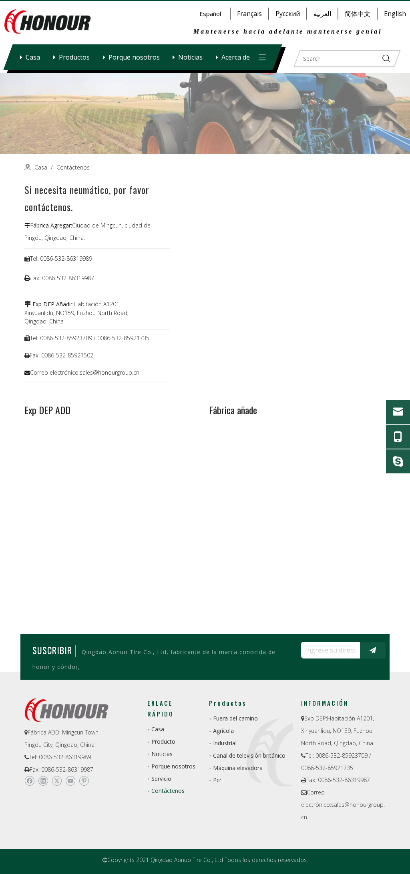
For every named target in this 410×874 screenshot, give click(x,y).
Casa (33, 57)
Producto (163, 741)
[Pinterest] (84, 781)
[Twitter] (57, 781)
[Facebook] (29, 781)
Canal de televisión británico (249, 755)
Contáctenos (168, 790)
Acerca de (235, 57)
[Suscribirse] (373, 650)
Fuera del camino (235, 718)
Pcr (217, 780)
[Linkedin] (43, 781)
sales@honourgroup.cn (109, 372)
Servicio (161, 778)
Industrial (225, 743)
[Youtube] (70, 781)
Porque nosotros (134, 57)
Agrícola (223, 730)
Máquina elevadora (238, 768)
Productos (74, 57)
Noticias (190, 57)
